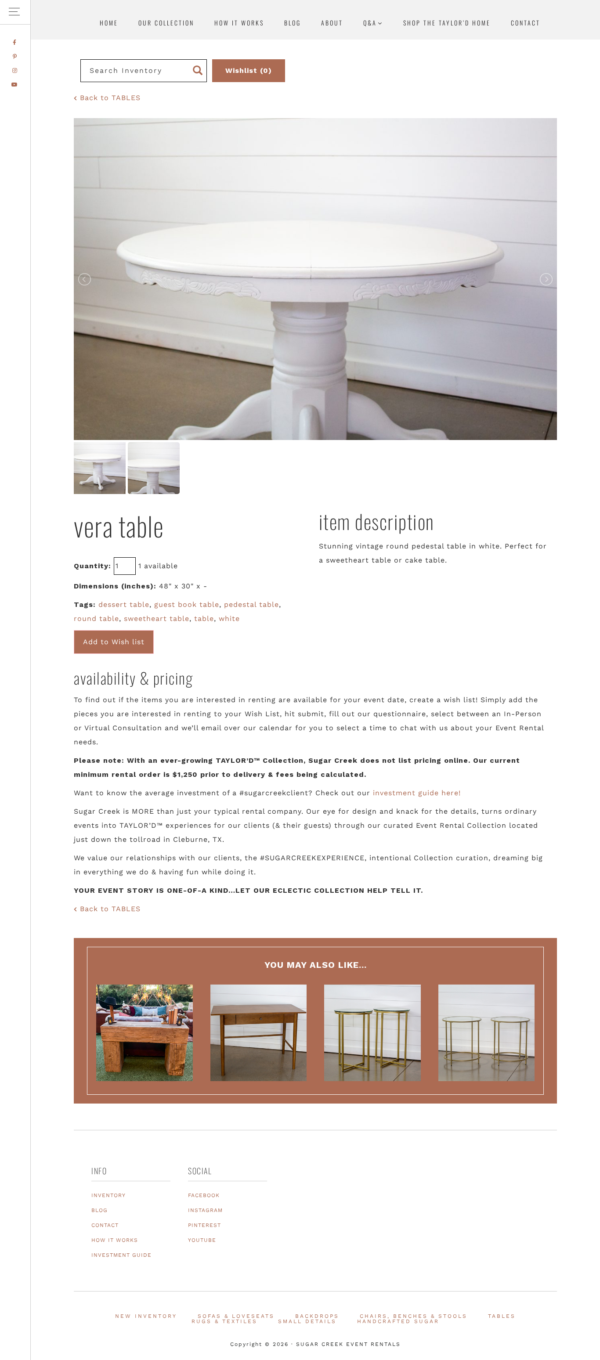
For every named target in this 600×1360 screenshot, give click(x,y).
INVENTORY (108, 1195)
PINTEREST (204, 1225)
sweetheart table (156, 618)
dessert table (123, 604)
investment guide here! (417, 793)
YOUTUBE (202, 1240)
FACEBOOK (204, 1195)
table (204, 618)
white (229, 618)
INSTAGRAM (205, 1210)
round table (96, 618)
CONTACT (105, 1225)
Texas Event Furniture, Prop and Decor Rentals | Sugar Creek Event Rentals (538, 86)
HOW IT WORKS (114, 1240)
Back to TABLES (109, 98)
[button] (15, 12)
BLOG (99, 1210)
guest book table (186, 604)
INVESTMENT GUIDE (121, 1255)
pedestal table (251, 604)
